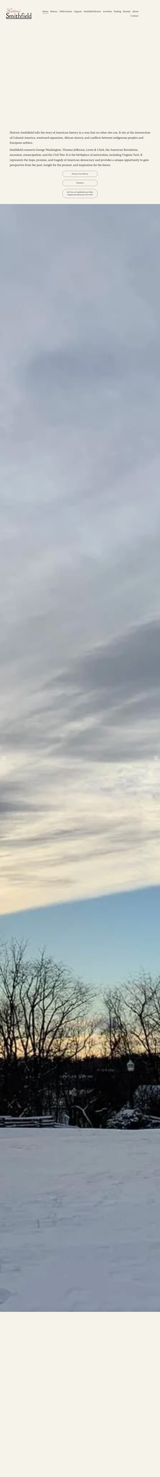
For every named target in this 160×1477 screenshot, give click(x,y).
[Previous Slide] (4, 758)
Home (45, 11)
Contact (134, 16)
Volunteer (80, 183)
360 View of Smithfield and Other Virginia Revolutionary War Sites (80, 193)
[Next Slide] (156, 758)
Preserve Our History (80, 174)
